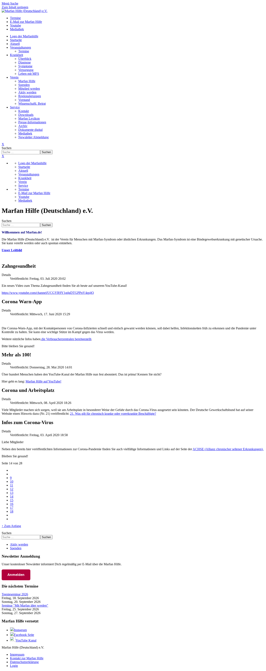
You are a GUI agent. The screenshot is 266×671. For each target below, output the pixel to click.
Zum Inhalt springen (15, 7)
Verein (14, 77)
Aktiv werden (27, 92)
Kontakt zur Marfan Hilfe (26, 658)
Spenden (24, 85)
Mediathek (25, 133)
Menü (6, 3)
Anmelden (16, 574)
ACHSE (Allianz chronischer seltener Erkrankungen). (228, 449)
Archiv (22, 126)
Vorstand (24, 100)
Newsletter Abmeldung (33, 137)
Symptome (25, 66)
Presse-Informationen (32, 122)
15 (11, 500)
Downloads (25, 115)
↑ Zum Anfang (11, 526)
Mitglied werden (29, 88)
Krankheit (16, 55)
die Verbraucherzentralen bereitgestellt (66, 339)
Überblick (24, 58)
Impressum (17, 654)
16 (11, 504)
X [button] (3, 156)
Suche (14, 3)
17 (11, 507)
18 (11, 511)
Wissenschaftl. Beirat (32, 103)
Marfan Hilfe (26, 81)
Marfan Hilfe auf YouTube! (43, 381)
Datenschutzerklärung (24, 662)
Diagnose (24, 62)
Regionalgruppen (29, 96)
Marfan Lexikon (29, 118)
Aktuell (15, 43)
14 (11, 496)
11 (11, 485)
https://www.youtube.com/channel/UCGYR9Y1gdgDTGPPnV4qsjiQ (48, 292)
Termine (23, 51)
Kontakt (23, 111)
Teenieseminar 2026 (15, 594)
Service (15, 107)
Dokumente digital (30, 129)
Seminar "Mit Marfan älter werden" (25, 605)
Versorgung (25, 70)
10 (11, 481)
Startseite (16, 40)
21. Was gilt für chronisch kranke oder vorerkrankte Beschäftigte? (113, 413)
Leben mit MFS (28, 73)
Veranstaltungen (20, 47)
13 (11, 492)
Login (14, 665)
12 (11, 489)
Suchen (6, 148)
